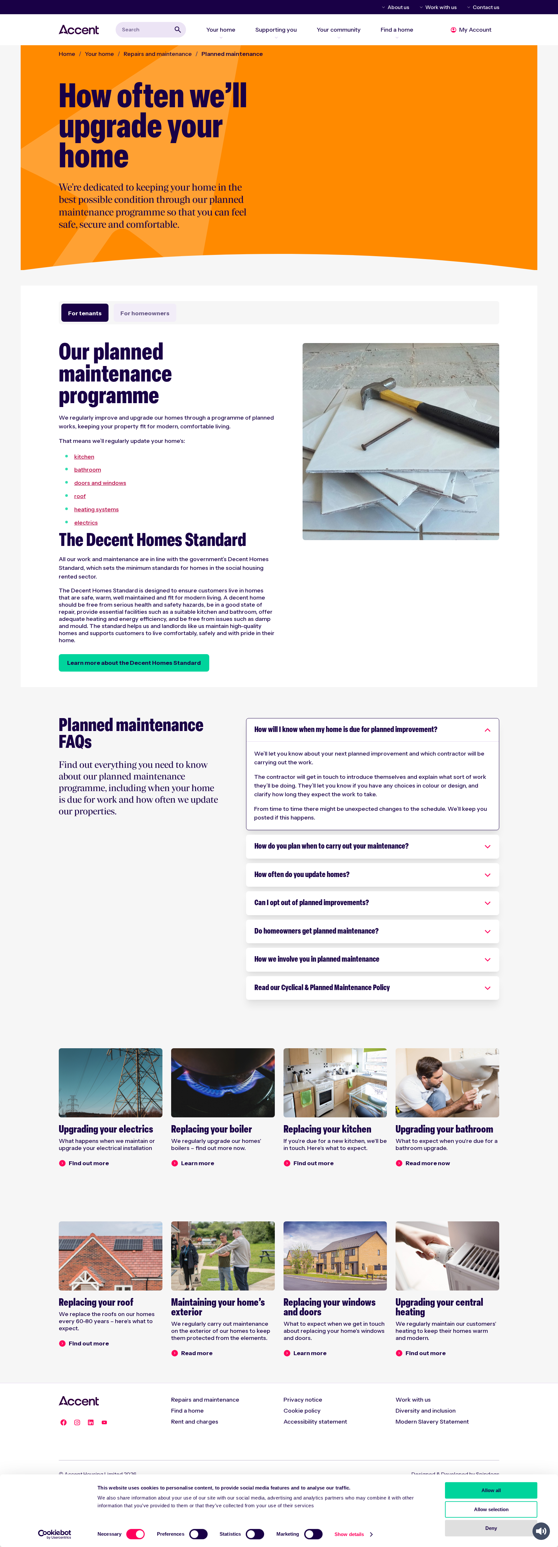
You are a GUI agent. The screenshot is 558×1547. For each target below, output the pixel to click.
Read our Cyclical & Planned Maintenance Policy (322, 988)
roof (80, 496)
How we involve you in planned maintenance (316, 960)
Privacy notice (303, 1399)
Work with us (441, 7)
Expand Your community (339, 37)
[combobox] (151, 29)
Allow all (491, 1490)
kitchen (84, 456)
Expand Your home (221, 37)
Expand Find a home (397, 37)
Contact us (486, 7)
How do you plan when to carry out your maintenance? (331, 847)
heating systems (96, 509)
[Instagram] (77, 1422)
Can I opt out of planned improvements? (311, 903)
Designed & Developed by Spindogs (455, 1474)
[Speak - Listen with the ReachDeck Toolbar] (541, 1531)
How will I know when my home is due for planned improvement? (345, 730)
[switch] (198, 1534)
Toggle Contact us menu (467, 7)
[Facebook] (63, 1422)
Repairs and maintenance (158, 53)
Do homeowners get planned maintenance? (316, 932)
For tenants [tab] (85, 313)
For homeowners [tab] (145, 313)
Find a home (187, 1410)
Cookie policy (302, 1410)
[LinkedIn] (91, 1422)
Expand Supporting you (276, 37)
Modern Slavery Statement (432, 1421)
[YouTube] (104, 1422)
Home (67, 53)
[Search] (177, 29)
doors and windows (100, 482)
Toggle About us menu (382, 7)
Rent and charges (194, 1421)
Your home (99, 53)
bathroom (87, 469)
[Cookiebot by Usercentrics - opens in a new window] (54, 1534)
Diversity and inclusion (426, 1410)
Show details (349, 1534)
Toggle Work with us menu (420, 7)
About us (398, 7)
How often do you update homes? (301, 875)
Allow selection (491, 1509)
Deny (491, 1528)
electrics (86, 522)
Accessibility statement (315, 1421)
